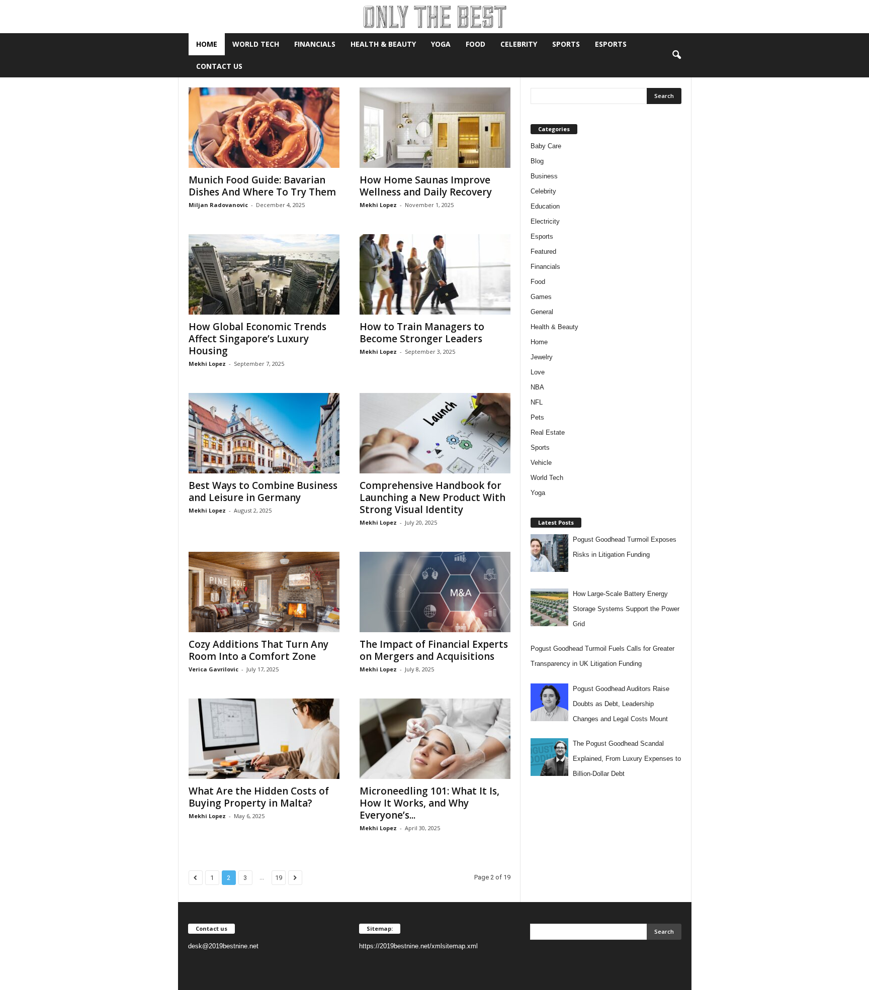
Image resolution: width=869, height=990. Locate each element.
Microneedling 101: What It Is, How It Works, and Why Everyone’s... (429, 803)
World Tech (255, 44)
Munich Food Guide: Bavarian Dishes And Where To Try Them (262, 186)
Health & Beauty (383, 44)
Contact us (219, 66)
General (542, 312)
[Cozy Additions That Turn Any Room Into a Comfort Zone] (264, 592)
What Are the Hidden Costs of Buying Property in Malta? (259, 797)
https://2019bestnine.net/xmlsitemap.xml (418, 946)
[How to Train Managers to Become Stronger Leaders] (435, 274)
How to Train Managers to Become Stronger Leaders (422, 332)
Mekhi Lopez (378, 205)
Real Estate (548, 432)
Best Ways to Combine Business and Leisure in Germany (263, 491)
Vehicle (541, 462)
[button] (676, 55)
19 (278, 877)
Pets (537, 417)
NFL (537, 402)
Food (475, 44)
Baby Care (546, 146)
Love (538, 372)
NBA (537, 387)
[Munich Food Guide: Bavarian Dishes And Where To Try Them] (264, 127)
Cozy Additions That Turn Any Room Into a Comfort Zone (258, 650)
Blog (537, 161)
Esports (611, 44)
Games (541, 297)
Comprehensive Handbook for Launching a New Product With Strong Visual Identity (432, 497)
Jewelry (542, 357)
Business (544, 176)
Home (206, 44)
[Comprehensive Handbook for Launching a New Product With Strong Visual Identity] (435, 433)
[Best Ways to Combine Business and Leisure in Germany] (264, 433)
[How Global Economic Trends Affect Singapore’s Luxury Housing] (264, 274)
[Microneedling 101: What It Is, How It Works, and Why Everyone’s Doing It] (435, 739)
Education (545, 206)
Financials (314, 44)
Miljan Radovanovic (218, 205)
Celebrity (518, 44)
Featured (543, 251)
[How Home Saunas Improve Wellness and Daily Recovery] (435, 127)
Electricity (545, 221)
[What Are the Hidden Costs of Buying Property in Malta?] (264, 739)
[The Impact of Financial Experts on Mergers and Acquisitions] (435, 592)
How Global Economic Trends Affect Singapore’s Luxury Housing (257, 338)
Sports (566, 44)
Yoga (441, 44)
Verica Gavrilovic (213, 669)
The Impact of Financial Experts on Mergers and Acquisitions (434, 650)
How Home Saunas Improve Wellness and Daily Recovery (426, 186)
